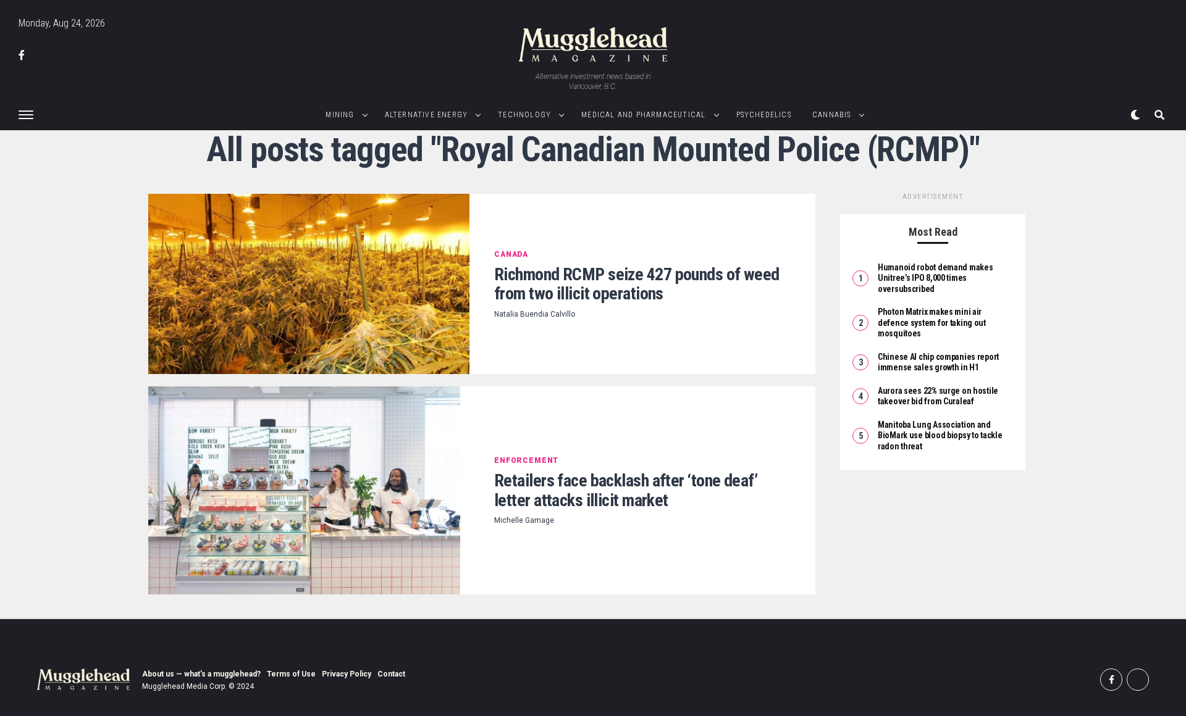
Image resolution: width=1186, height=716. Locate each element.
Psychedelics (763, 114)
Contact (391, 674)
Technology (524, 114)
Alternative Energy (426, 114)
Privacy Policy (346, 674)
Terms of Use (291, 674)
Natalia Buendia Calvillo (534, 314)
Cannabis (831, 114)
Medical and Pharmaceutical (643, 114)
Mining (340, 114)
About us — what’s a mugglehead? (201, 674)
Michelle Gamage (524, 520)
